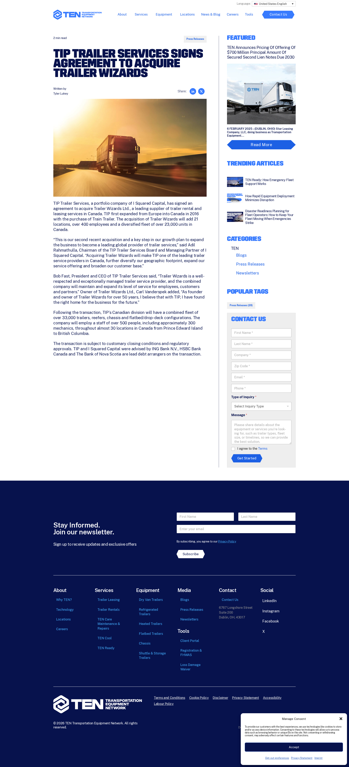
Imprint (318, 758)
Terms (262, 448)
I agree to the (252, 448)
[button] (341, 719)
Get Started (246, 458)
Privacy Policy (227, 541)
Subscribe (191, 554)
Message (239, 415)
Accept (294, 747)
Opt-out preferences (277, 758)
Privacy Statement (301, 758)
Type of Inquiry (243, 397)
